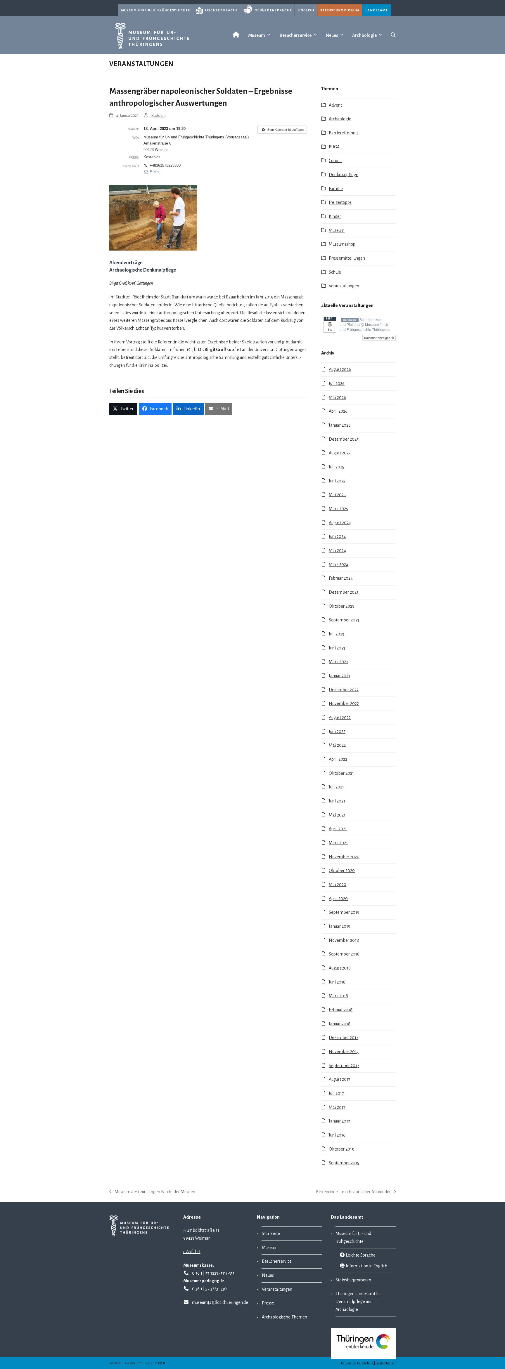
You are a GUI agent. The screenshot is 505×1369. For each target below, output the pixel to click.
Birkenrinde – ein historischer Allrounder (353, 1192)
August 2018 (340, 968)
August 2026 (340, 369)
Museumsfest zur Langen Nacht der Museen (152, 1192)
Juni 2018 (337, 982)
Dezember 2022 (344, 689)
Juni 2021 (337, 801)
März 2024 (338, 564)
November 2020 (344, 856)
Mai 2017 (337, 1107)
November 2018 (344, 940)
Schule (335, 272)
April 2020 (338, 898)
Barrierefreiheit (343, 133)
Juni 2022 (337, 731)
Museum (337, 230)
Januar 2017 (339, 1121)
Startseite (271, 1233)
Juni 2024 (337, 536)
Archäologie (340, 119)
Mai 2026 (337, 397)
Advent (335, 105)
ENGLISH (306, 10)
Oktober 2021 (341, 773)
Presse (268, 1303)
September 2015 (344, 1162)
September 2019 (344, 912)
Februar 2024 (341, 578)
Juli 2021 (336, 787)
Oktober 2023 (341, 606)
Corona (335, 160)
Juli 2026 (337, 383)
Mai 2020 (337, 884)
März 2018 (338, 995)
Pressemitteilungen (347, 258)
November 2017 (344, 1051)
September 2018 (344, 954)
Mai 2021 (337, 815)
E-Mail (154, 172)
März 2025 (338, 508)
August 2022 (340, 717)
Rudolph (158, 115)
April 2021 (338, 828)
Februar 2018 (340, 1009)
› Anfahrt (191, 1251)
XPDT (161, 1363)
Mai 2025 (337, 494)
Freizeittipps (340, 202)
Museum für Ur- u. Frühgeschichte (155, 10)
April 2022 (338, 759)
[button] (393, 35)
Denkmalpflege (343, 174)
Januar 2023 (339, 675)
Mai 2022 (337, 745)
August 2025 (340, 453)
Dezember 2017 (343, 1037)
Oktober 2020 (342, 870)
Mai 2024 (337, 550)
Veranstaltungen (344, 286)
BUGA (334, 147)
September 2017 (344, 1065)
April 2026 (338, 411)
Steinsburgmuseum (339, 10)
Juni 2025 (337, 481)
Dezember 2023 (343, 592)
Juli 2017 (336, 1093)
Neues (268, 1275)
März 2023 (338, 661)
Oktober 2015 (341, 1149)
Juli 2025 (336, 467)
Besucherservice (277, 1261)
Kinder (335, 216)
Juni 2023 (337, 648)
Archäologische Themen (284, 1317)
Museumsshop (342, 244)
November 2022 (344, 703)
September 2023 (344, 620)
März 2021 (338, 842)
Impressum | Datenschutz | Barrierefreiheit (368, 1363)
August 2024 (340, 522)
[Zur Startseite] (235, 35)
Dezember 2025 (344, 439)
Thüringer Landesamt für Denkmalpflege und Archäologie (358, 1301)
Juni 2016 (337, 1135)
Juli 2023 (336, 634)
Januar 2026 (340, 425)
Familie (336, 188)
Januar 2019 (339, 926)
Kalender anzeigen (377, 338)
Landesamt (376, 10)
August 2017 (339, 1079)
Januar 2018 (339, 1023)
